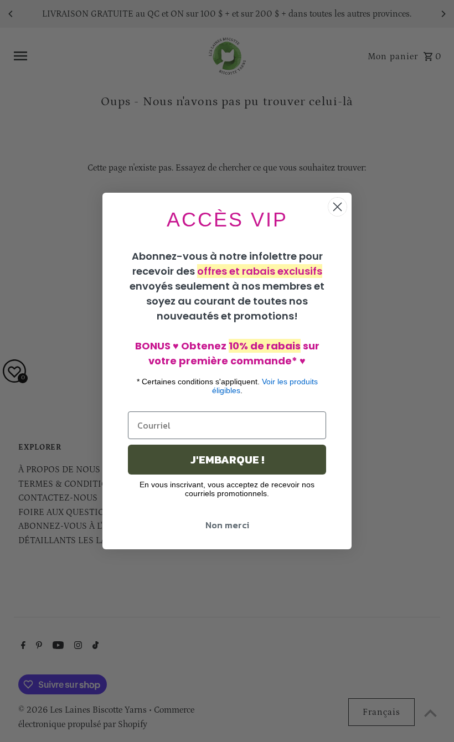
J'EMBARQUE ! (227, 459)
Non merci (227, 525)
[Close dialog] (337, 207)
